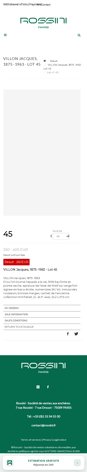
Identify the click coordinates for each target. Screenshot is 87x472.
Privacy (47, 439)
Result (54, 60)
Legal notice (59, 439)
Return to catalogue (19, 326)
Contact (46, 4)
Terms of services (31, 439)
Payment (35, 4)
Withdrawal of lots (15, 4)
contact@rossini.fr (43, 425)
